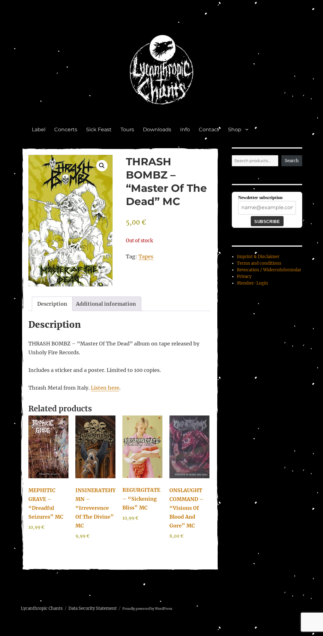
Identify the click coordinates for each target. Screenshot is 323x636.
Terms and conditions (259, 263)
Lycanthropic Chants (42, 608)
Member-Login (252, 283)
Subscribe (267, 221)
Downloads (157, 129)
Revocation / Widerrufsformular (269, 270)
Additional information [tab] (106, 304)
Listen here (105, 388)
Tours (127, 129)
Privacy (244, 276)
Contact (209, 129)
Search (292, 160)
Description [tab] (52, 304)
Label (38, 129)
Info (185, 129)
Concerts (65, 129)
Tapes (145, 256)
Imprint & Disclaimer (258, 256)
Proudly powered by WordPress (147, 609)
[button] (102, 165)
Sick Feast (99, 129)
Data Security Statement (92, 608)
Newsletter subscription (260, 197)
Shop (234, 129)
